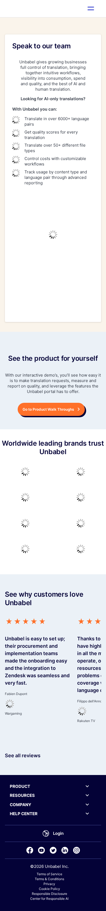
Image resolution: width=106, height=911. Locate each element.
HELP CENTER (24, 813)
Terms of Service (49, 874)
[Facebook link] (29, 850)
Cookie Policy (49, 889)
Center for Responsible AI (49, 899)
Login (58, 833)
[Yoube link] (41, 850)
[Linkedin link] (64, 850)
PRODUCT (20, 786)
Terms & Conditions (49, 879)
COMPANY (20, 804)
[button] (91, 8)
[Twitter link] (53, 850)
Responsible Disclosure (49, 894)
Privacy (49, 884)
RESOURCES (22, 795)
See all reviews (22, 755)
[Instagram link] (76, 850)
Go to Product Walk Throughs (48, 409)
